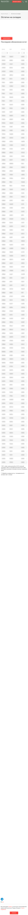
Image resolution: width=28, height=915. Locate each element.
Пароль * (3, 19)
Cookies (10, 906)
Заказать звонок (17, 1)
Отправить (22, 26)
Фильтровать (6, 38)
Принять (14, 912)
